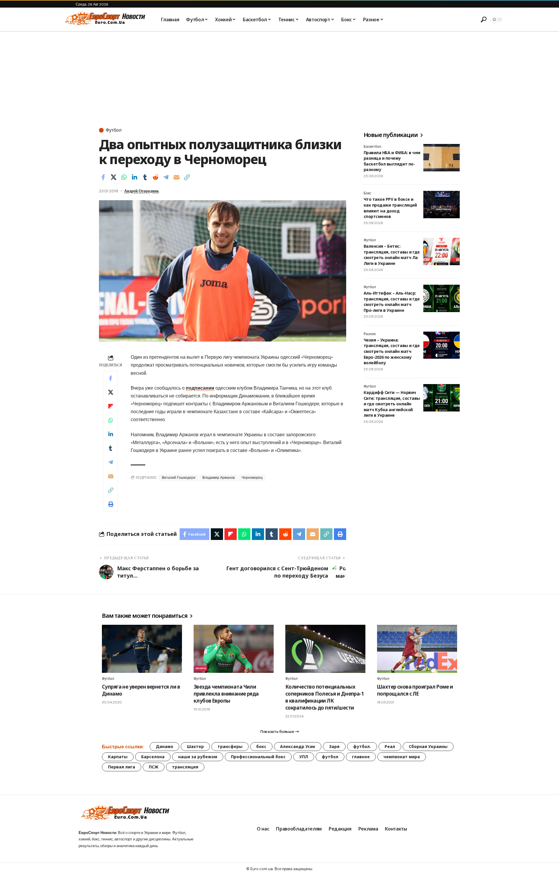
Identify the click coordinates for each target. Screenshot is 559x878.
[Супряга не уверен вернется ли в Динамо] (142, 649)
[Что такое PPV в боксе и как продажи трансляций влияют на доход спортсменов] (441, 204)
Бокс (367, 193)
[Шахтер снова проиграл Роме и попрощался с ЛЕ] (417, 649)
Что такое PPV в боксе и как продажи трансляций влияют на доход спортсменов (390, 208)
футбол (330, 756)
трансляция (185, 767)
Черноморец (252, 477)
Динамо (164, 746)
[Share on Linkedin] (134, 177)
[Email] (176, 177)
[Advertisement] (279, 75)
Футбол (113, 130)
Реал (390, 746)
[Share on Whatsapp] (124, 177)
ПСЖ (153, 767)
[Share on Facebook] (103, 177)
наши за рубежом (197, 756)
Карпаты (118, 756)
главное (361, 756)
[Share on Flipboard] (111, 406)
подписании (200, 388)
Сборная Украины (428, 746)
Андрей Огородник (141, 190)
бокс (261, 746)
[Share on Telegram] (166, 177)
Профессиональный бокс (258, 756)
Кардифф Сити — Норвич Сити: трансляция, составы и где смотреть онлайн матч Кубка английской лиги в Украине (392, 404)
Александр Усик (297, 746)
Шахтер (195, 746)
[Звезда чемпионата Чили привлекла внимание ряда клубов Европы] (234, 649)
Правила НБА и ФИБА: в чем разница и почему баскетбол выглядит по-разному (392, 161)
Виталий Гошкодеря (178, 477)
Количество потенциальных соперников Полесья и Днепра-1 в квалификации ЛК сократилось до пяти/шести (324, 697)
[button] (484, 19)
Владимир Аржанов (218, 477)
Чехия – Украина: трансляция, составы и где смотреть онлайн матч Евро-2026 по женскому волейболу (392, 351)
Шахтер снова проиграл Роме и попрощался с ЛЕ (415, 690)
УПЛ (303, 756)
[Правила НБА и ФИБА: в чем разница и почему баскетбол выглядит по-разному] (441, 157)
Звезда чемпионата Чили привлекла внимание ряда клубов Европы (226, 693)
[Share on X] (113, 177)
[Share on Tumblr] (145, 177)
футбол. (362, 746)
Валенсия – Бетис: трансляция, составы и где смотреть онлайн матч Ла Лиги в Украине (392, 255)
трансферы (230, 746)
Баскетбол (372, 146)
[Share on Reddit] (155, 177)
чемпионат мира (401, 756)
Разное (370, 334)
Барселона (152, 756)
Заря (334, 746)
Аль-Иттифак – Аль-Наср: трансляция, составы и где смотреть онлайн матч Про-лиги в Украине (392, 302)
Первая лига (121, 767)
